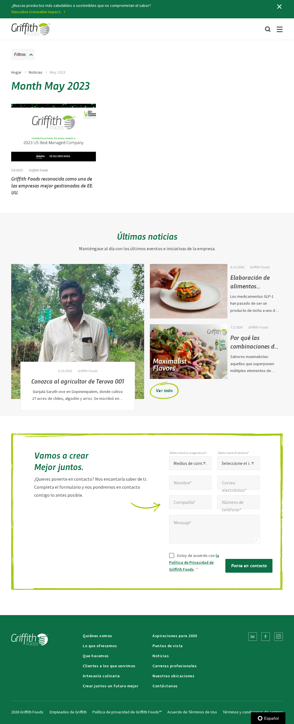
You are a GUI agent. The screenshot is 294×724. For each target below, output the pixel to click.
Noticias (35, 72)
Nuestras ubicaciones (173, 675)
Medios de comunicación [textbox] (190, 463)
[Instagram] (278, 636)
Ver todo (164, 390)
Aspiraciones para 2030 (174, 635)
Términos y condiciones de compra (253, 712)
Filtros (20, 54)
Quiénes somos (97, 635)
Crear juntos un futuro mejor (110, 685)
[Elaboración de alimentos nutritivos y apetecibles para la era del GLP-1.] (188, 291)
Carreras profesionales (174, 665)
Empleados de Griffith (68, 712)
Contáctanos (165, 685)
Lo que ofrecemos (100, 645)
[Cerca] (279, 6)
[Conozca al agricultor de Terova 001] (77, 331)
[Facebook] (265, 636)
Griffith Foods (38, 170)
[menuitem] (252, 636)
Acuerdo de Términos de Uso (192, 712)
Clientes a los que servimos (109, 665)
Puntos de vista (167, 645)
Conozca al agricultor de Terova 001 (77, 381)
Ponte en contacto (249, 565)
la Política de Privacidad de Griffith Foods (194, 562)
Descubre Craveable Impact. (36, 11)
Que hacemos (96, 655)
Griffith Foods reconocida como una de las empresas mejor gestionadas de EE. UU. (52, 185)
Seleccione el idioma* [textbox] (239, 463)
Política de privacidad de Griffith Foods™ (127, 712)
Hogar (16, 72)
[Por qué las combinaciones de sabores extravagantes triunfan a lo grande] (188, 351)
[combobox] (190, 463)
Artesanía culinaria (101, 675)
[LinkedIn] (252, 636)
